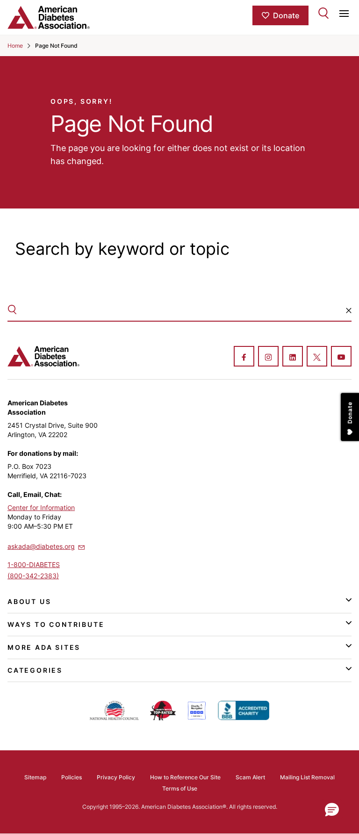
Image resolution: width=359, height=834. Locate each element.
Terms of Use (179, 788)
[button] (349, 310)
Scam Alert (250, 777)
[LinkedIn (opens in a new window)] (292, 357)
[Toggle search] (323, 13)
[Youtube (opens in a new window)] (341, 357)
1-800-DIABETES (33, 564)
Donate (286, 15)
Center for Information (41, 507)
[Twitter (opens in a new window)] (317, 357)
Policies (71, 777)
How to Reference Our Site (185, 777)
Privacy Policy (116, 777)
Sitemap (35, 777)
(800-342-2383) (33, 576)
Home (15, 45)
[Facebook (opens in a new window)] (244, 357)
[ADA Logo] (64, 17)
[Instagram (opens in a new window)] (268, 357)
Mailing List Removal (307, 777)
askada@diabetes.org (41, 546)
